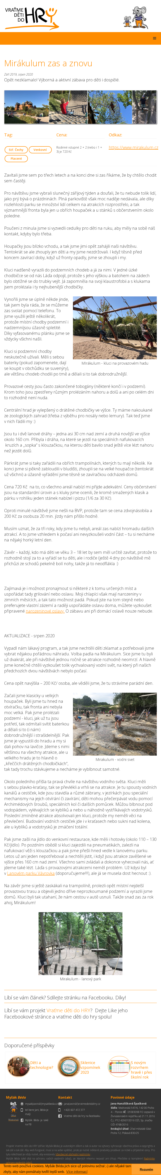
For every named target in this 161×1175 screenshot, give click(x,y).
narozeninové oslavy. (45, 611)
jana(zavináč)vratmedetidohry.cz (82, 1104)
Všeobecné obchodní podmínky (73, 1154)
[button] (154, 38)
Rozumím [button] (146, 1169)
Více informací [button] (76, 1172)
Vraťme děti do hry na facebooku (82, 1116)
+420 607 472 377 (74, 1110)
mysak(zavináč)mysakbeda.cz (41, 1104)
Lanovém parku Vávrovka (31, 873)
